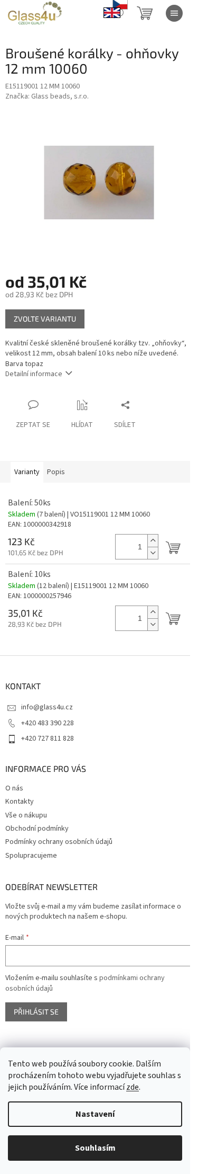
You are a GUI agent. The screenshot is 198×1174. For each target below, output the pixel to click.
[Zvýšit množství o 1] (152, 541)
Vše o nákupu (26, 815)
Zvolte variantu (45, 318)
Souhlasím (95, 1148)
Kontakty (19, 801)
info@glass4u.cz (47, 707)
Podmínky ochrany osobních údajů (58, 842)
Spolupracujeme (31, 855)
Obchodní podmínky (37, 828)
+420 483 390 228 (47, 723)
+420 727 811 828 (47, 738)
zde (132, 1087)
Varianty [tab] (27, 472)
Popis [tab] (56, 472)
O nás (14, 788)
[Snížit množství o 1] (152, 553)
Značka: (47, 96)
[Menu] (174, 13)
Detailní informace (33, 374)
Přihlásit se (36, 1011)
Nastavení (95, 1114)
